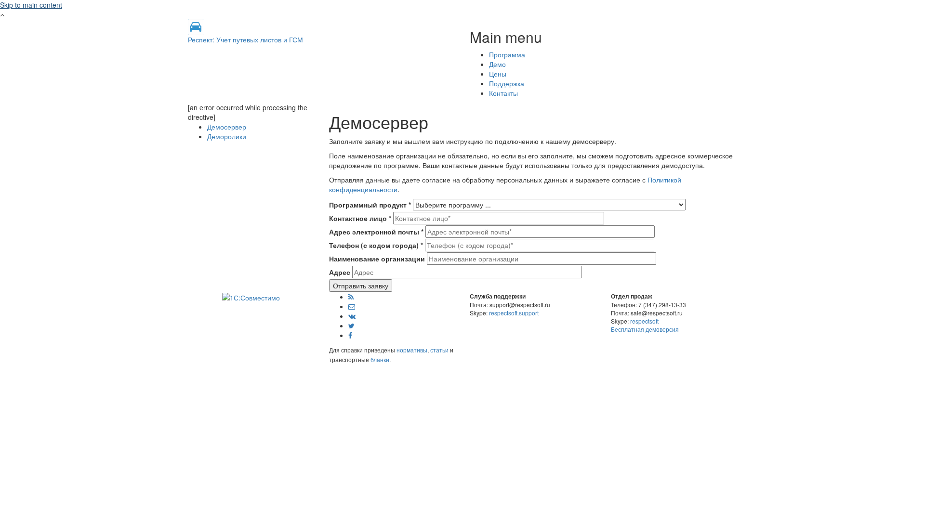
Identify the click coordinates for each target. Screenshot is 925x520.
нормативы (411, 350)
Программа (507, 54)
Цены (497, 73)
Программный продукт (370, 204)
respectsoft (644, 321)
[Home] (195, 26)
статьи (439, 350)
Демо (497, 64)
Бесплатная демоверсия (645, 329)
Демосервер (226, 126)
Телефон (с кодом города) (376, 245)
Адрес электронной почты (376, 231)
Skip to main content (31, 5)
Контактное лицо (360, 218)
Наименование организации (377, 258)
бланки (379, 359)
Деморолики (226, 136)
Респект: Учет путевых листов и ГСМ (245, 39)
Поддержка (506, 83)
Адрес (339, 272)
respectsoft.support (514, 313)
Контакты (503, 93)
